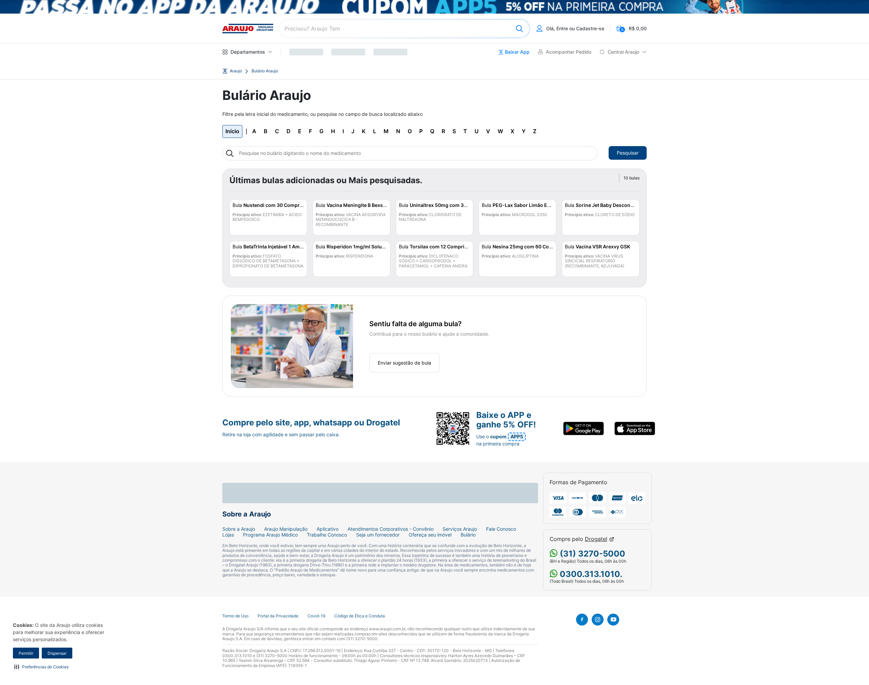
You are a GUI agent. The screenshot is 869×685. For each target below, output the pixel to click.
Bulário (468, 535)
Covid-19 (316, 616)
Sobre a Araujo (238, 529)
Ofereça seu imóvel (430, 535)
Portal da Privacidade (278, 616)
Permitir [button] (26, 653)
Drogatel (596, 539)
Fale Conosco (501, 529)
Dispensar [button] (57, 653)
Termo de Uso (235, 616)
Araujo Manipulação (286, 529)
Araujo (236, 71)
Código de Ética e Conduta (359, 616)
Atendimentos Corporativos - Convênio (390, 529)
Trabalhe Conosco (327, 535)
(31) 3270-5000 (591, 554)
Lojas (228, 535)
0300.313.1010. (590, 574)
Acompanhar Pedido (568, 52)
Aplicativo (327, 529)
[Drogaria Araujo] (247, 28)
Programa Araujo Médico (270, 535)
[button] (41, 666)
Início (232, 131)
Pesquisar (628, 153)
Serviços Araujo (460, 529)
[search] (404, 28)
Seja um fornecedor (378, 535)
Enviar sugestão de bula (404, 363)
